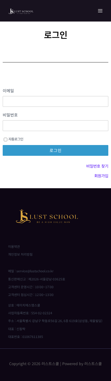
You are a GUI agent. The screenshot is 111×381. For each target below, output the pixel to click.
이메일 (8, 90)
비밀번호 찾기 (97, 166)
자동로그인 (15, 139)
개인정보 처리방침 (20, 254)
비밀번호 (10, 115)
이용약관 (14, 246)
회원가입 (101, 175)
